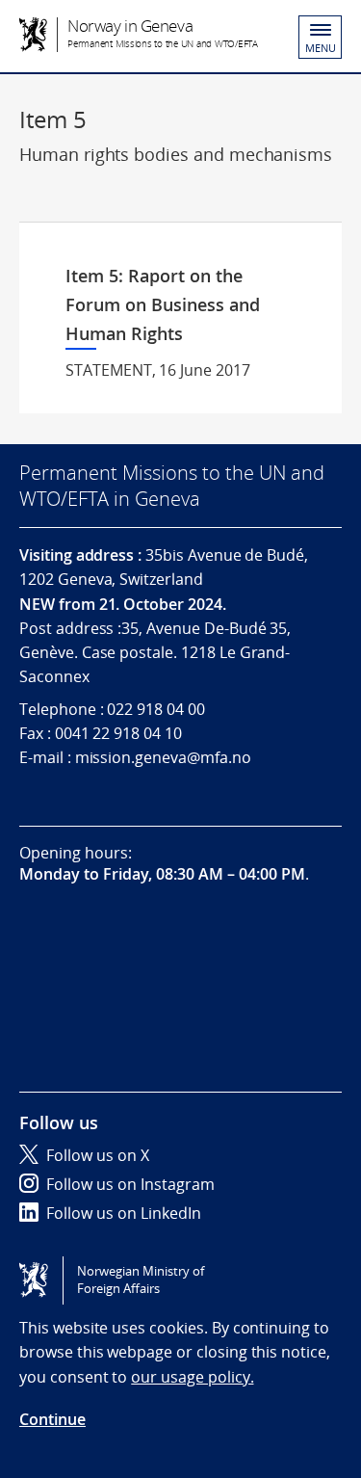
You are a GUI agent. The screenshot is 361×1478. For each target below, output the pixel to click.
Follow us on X (97, 1155)
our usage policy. (192, 1376)
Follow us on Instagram (130, 1184)
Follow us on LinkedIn (123, 1213)
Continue (52, 1419)
